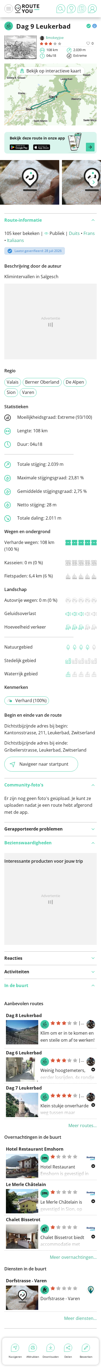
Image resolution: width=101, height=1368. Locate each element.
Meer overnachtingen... (73, 1257)
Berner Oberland (42, 382)
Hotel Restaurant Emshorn (35, 1149)
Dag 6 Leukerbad (24, 1053)
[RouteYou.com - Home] (27, 8)
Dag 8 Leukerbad (24, 1015)
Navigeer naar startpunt (43, 764)
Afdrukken (32, 1357)
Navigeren (15, 1357)
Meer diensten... (80, 1318)
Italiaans (15, 240)
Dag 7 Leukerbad (24, 1088)
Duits (74, 233)
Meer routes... (82, 1125)
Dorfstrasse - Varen (26, 1281)
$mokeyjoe (55, 37)
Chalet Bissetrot (23, 1220)
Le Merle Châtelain (26, 1184)
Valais (13, 382)
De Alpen (75, 382)
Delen (68, 1357)
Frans (89, 233)
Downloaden (51, 1357)
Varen (28, 392)
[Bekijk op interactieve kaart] (50, 122)
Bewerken (86, 1357)
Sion (11, 392)
